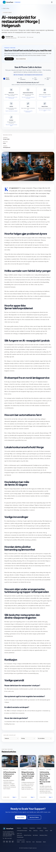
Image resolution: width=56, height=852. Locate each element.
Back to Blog (6, 8)
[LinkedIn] (7, 841)
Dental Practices (27, 835)
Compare (39, 828)
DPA (51, 830)
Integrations (32, 828)
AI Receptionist (7, 12)
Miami (44, 841)
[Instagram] (10, 841)
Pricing (23, 738)
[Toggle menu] (51, 2)
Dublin (18, 841)
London (23, 841)
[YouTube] (4, 841)
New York (28, 841)
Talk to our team (8, 838)
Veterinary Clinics (43, 835)
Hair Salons (35, 835)
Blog (30, 830)
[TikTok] (12, 841)
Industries (25, 828)
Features (7, 738)
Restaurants (19, 835)
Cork (33, 841)
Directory (35, 830)
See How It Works (34, 817)
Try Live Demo (9, 58)
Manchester (38, 841)
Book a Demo (20, 817)
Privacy (41, 830)
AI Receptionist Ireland (22, 830)
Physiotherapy (20, 837)
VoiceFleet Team (9, 36)
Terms (46, 830)
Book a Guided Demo (21, 58)
